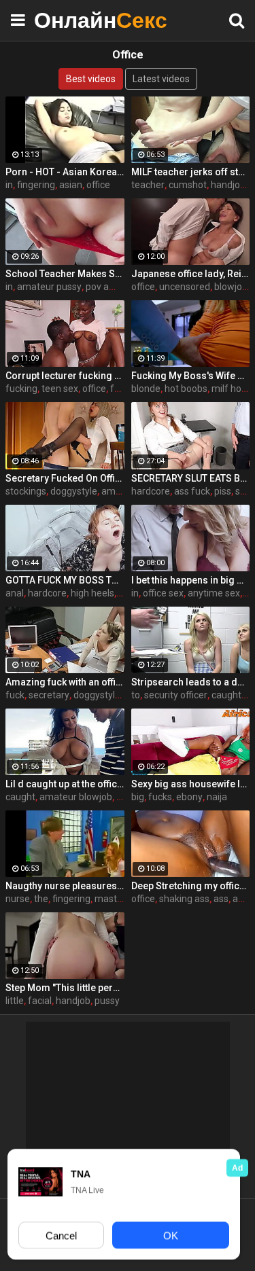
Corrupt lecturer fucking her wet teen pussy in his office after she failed (64, 375)
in (9, 184)
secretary (49, 695)
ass (221, 898)
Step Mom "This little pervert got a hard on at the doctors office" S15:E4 (64, 987)
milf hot (228, 388)
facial (40, 1000)
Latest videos (161, 78)
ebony (189, 796)
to (135, 695)
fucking (21, 388)
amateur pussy (49, 286)
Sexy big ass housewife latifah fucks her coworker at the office (190, 783)
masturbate (120, 898)
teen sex (59, 388)
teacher (148, 184)
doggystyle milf (106, 695)
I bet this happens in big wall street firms (190, 580)
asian (70, 184)
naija (217, 796)
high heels (92, 593)
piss (222, 491)
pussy (107, 1000)
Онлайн (68, 20)
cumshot (188, 184)
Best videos (91, 78)
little (14, 1000)
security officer (175, 695)
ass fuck (192, 491)
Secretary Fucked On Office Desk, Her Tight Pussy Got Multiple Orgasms (64, 478)
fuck (119, 388)
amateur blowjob (75, 796)
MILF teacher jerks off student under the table (190, 171)
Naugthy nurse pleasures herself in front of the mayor (64, 885)
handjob (228, 184)
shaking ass (184, 898)
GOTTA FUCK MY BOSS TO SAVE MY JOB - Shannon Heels (64, 580)
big (137, 796)
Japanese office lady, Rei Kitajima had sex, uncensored (190, 273)
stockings (25, 491)
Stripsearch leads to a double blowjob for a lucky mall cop (190, 682)
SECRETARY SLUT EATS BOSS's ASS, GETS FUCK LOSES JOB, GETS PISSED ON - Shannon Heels (190, 478)
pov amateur (113, 286)
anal (14, 593)
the (41, 898)
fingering (36, 184)
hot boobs (186, 388)
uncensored (184, 286)
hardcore (150, 491)
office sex (163, 593)
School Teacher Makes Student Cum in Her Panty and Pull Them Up (64, 273)
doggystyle (73, 491)
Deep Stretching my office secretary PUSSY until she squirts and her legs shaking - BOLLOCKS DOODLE (190, 885)
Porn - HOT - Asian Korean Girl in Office (64, 171)
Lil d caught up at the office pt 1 (64, 783)
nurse (17, 898)
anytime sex (214, 593)
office (98, 184)
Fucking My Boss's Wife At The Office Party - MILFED (190, 375)
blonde (145, 388)
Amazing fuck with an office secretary (64, 682)
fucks (160, 796)
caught (20, 796)
